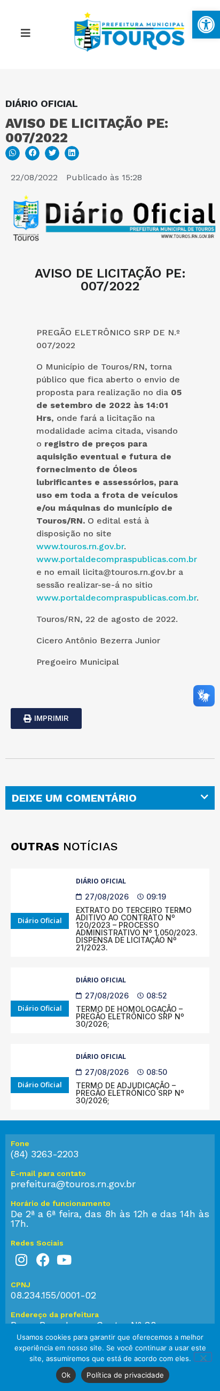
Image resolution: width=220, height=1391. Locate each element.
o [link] (40, 444)
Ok (66, 1375)
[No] (203, 1357)
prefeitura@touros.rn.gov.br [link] (73, 1183)
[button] (25, 35)
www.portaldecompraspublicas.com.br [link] (116, 559)
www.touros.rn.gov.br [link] (80, 546)
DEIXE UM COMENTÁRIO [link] (74, 797)
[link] (206, 25)
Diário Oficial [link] (101, 881)
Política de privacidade (125, 1375)
